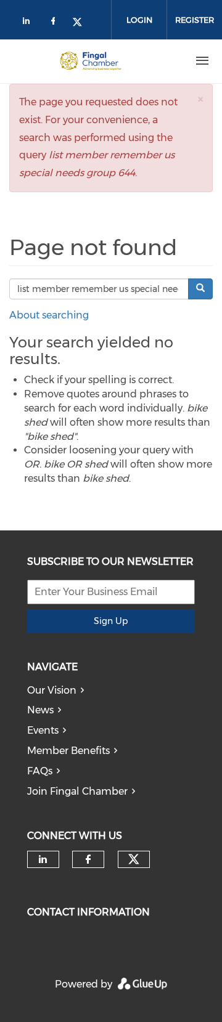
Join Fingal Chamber (77, 791)
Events (43, 730)
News (40, 710)
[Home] (90, 61)
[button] (200, 98)
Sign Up (111, 621)
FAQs (39, 771)
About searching (49, 315)
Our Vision (51, 690)
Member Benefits (68, 750)
